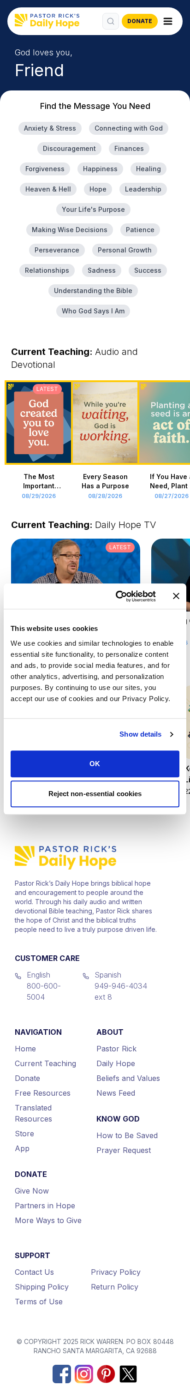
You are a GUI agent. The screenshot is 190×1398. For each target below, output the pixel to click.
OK (94, 764)
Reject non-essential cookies (95, 794)
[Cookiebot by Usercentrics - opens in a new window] (117, 596)
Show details (140, 734)
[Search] (110, 21)
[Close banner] (176, 596)
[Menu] (167, 21)
